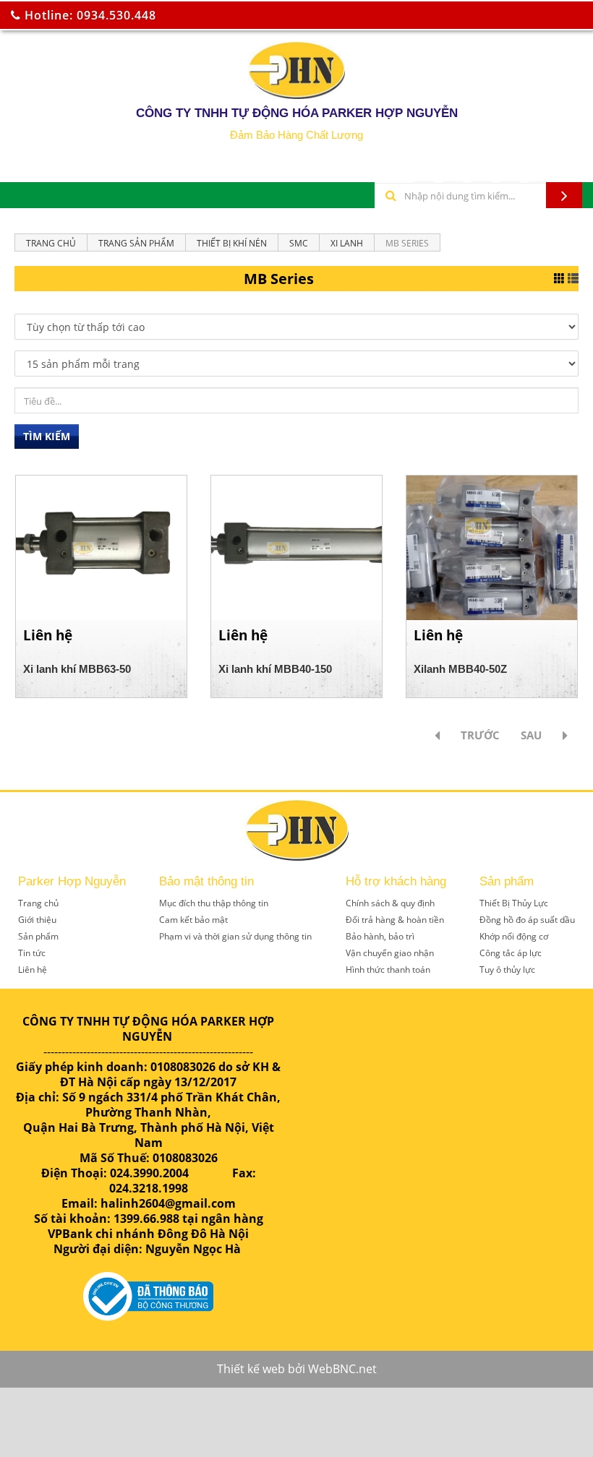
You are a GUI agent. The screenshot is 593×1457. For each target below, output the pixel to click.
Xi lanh (346, 243)
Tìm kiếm (46, 436)
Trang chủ (51, 243)
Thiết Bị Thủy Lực (513, 903)
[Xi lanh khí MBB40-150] (296, 546)
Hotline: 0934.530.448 (88, 15)
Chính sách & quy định (390, 903)
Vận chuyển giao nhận (390, 953)
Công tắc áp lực (510, 953)
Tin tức (32, 953)
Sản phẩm (38, 936)
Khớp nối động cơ (513, 936)
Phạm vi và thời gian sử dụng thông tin (235, 936)
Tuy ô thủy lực (507, 969)
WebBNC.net (342, 1369)
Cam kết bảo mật (193, 919)
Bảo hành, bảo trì (380, 936)
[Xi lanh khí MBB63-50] (101, 546)
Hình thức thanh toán (388, 969)
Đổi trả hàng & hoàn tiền (395, 919)
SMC (298, 243)
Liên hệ (32, 969)
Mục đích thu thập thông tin (213, 903)
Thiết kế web (251, 1369)
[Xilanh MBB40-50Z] (491, 546)
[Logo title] (296, 70)
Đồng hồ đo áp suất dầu (527, 919)
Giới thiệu (37, 919)
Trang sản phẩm (136, 243)
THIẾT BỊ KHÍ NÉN (232, 243)
